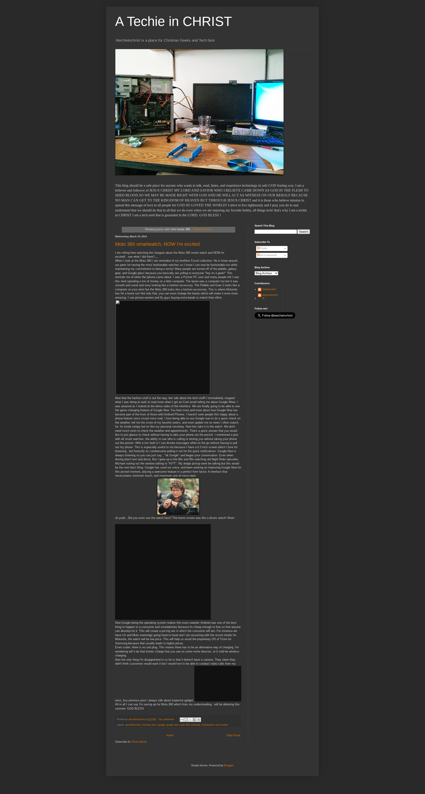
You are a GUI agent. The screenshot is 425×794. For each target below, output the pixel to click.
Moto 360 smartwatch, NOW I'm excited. (158, 244)
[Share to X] (190, 719)
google (161, 724)
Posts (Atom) (139, 741)
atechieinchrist (133, 724)
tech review (221, 724)
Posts (263, 248)
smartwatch (207, 724)
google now (172, 724)
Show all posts (202, 229)
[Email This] (182, 719)
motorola (195, 724)
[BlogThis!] (186, 719)
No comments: (167, 719)
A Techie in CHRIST (173, 21)
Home (170, 735)
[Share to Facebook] (194, 719)
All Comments (268, 255)
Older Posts (233, 735)
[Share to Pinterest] (199, 719)
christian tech (149, 724)
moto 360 (184, 724)
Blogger (228, 765)
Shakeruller (269, 289)
